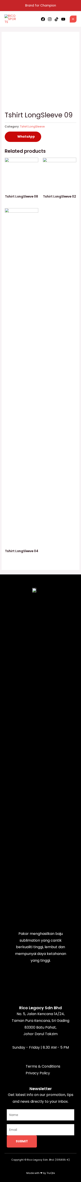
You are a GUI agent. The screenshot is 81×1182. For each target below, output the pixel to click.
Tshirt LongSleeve (32, 126)
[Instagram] (50, 19)
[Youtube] (63, 19)
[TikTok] (56, 19)
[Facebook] (43, 19)
